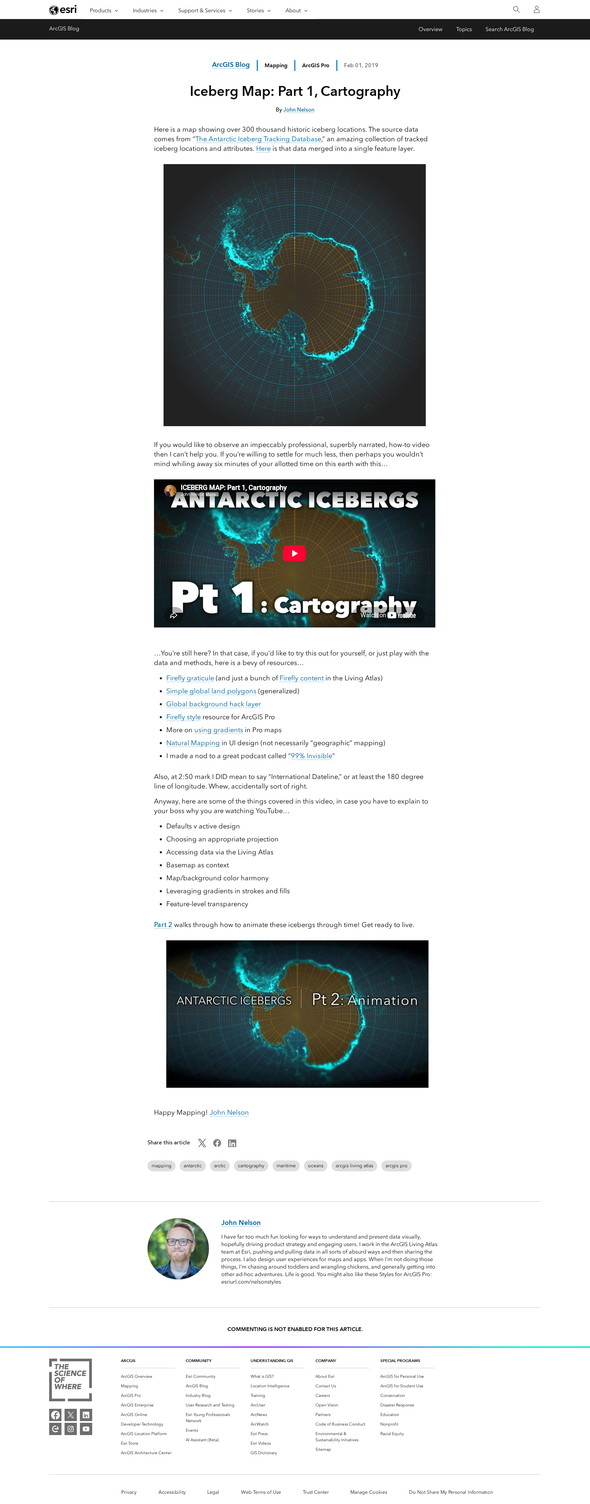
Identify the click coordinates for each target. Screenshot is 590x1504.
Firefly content (302, 678)
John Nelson (229, 1112)
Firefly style (183, 717)
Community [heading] (198, 1360)
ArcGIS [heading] (128, 1360)
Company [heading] (325, 1360)
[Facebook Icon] (217, 1145)
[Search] (516, 9)
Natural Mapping (193, 743)
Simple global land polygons (211, 691)
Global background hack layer (213, 704)
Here (263, 148)
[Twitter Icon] (202, 1145)
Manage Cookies (368, 1492)
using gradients (218, 730)
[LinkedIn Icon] (232, 1145)
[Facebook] (55, 1415)
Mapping (276, 65)
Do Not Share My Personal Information (451, 1492)
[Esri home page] (63, 9)
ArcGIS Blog (64, 28)
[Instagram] (71, 1429)
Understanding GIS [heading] (272, 1360)
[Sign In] (537, 9)
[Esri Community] (55, 1429)
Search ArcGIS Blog (510, 29)
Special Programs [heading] (400, 1360)
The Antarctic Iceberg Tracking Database (258, 139)
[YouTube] (86, 1429)
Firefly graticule (190, 678)
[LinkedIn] (86, 1415)
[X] (71, 1415)
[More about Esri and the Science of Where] (70, 1381)
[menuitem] (148, 1376)
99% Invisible (311, 756)
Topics (464, 29)
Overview (430, 29)
